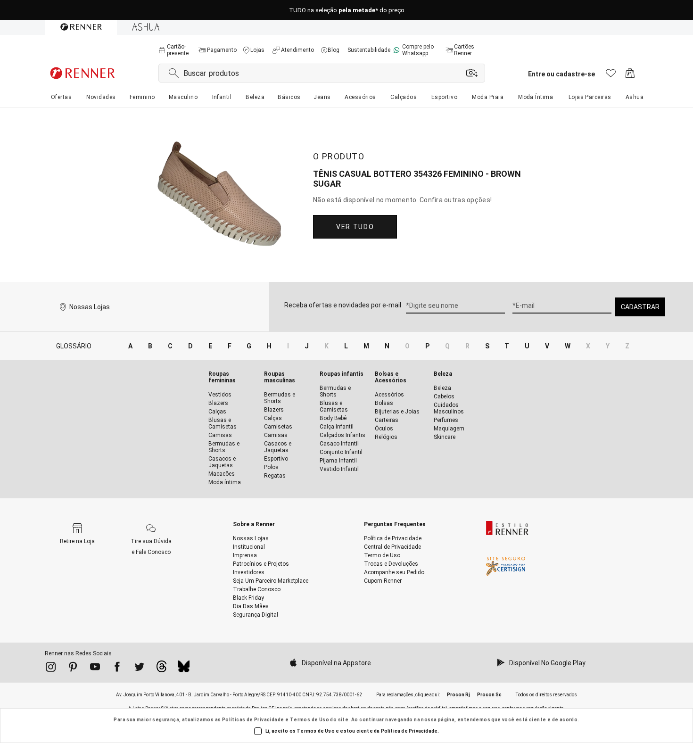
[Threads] (161, 669)
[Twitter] (139, 668)
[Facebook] (117, 668)
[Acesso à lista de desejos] (611, 75)
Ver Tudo (355, 227)
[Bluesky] (184, 669)
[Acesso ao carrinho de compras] (630, 75)
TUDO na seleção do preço (346, 10)
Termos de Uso (309, 719)
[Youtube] (95, 668)
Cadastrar (640, 307)
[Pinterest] (73, 668)
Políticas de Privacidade (253, 719)
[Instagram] (51, 668)
